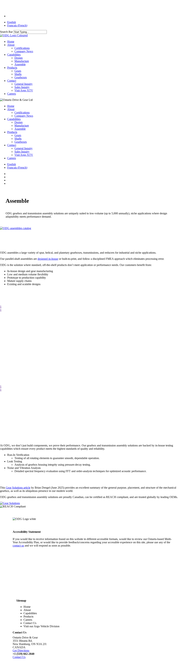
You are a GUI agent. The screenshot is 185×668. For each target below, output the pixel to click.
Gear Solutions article (18, 487)
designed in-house (48, 258)
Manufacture (21, 125)
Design (18, 122)
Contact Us (29, 623)
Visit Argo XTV (23, 154)
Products (12, 132)
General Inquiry (23, 148)
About (10, 109)
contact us (18, 545)
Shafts (17, 138)
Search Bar (6, 31)
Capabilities (14, 119)
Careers (11, 158)
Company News (23, 115)
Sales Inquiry (21, 151)
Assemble (20, 128)
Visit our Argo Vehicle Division (41, 626)
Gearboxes (20, 141)
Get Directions (21, 650)
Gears (17, 135)
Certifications (22, 112)
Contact (11, 145)
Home (10, 106)
